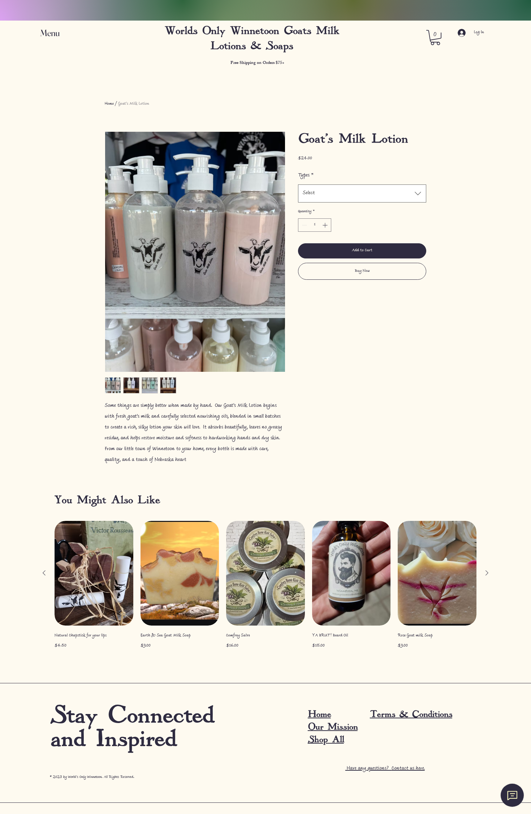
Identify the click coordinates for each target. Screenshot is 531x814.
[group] (265, 586)
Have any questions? (385, 769)
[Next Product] (487, 573)
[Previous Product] (44, 573)
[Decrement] (303, 225)
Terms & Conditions (411, 714)
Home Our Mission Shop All (333, 726)
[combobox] (362, 193)
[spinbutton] (314, 225)
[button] (56, 33)
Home (109, 104)
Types (306, 175)
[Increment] (325, 225)
